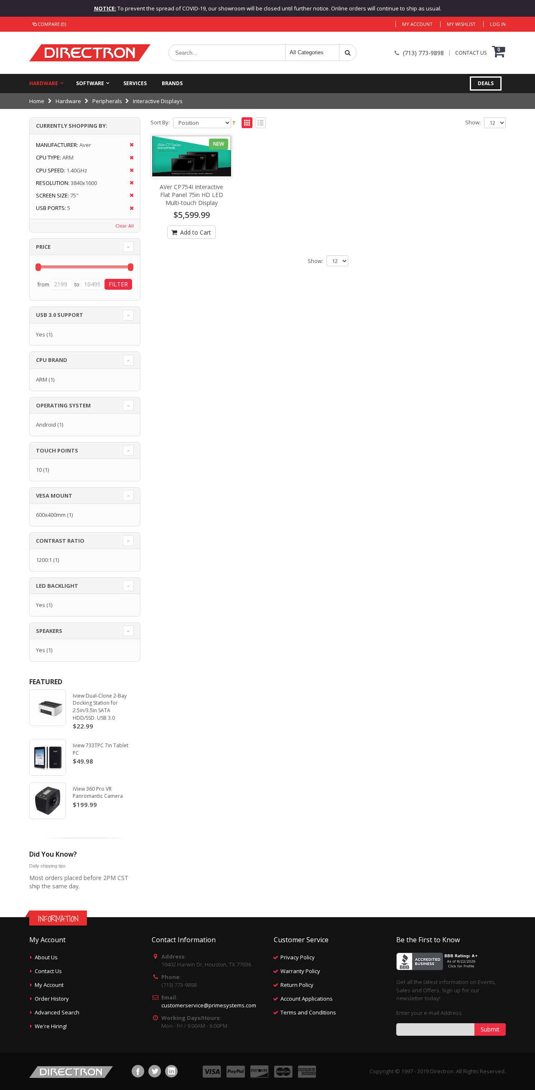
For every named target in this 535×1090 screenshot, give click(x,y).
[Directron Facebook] (138, 1071)
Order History (52, 998)
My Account (417, 24)
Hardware (43, 83)
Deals (486, 83)
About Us (46, 957)
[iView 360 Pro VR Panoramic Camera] (48, 801)
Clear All (124, 226)
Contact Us (48, 971)
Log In (498, 24)
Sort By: (160, 122)
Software (90, 83)
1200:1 (44, 560)
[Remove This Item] (129, 145)
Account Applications (306, 998)
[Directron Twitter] (154, 1071)
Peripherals (107, 101)
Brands (172, 83)
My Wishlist (461, 24)
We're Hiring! (51, 1026)
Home (36, 101)
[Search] (347, 53)
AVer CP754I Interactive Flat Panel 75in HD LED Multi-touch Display (191, 195)
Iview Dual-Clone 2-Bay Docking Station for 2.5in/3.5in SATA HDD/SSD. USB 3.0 (100, 706)
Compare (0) (52, 24)
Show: (473, 122)
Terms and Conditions (308, 1012)
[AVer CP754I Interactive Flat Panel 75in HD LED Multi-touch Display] (192, 156)
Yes (40, 334)
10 (39, 469)
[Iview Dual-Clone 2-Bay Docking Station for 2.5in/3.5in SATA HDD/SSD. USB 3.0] (48, 707)
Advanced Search (57, 1012)
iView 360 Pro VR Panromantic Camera (98, 792)
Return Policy (296, 985)
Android (46, 424)
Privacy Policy (297, 957)
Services (135, 83)
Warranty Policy (300, 971)
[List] (260, 123)
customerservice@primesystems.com (208, 1005)
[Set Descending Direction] (233, 122)
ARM (41, 379)
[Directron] (89, 52)
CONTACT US (471, 53)
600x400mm (51, 514)
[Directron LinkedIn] (171, 1071)
